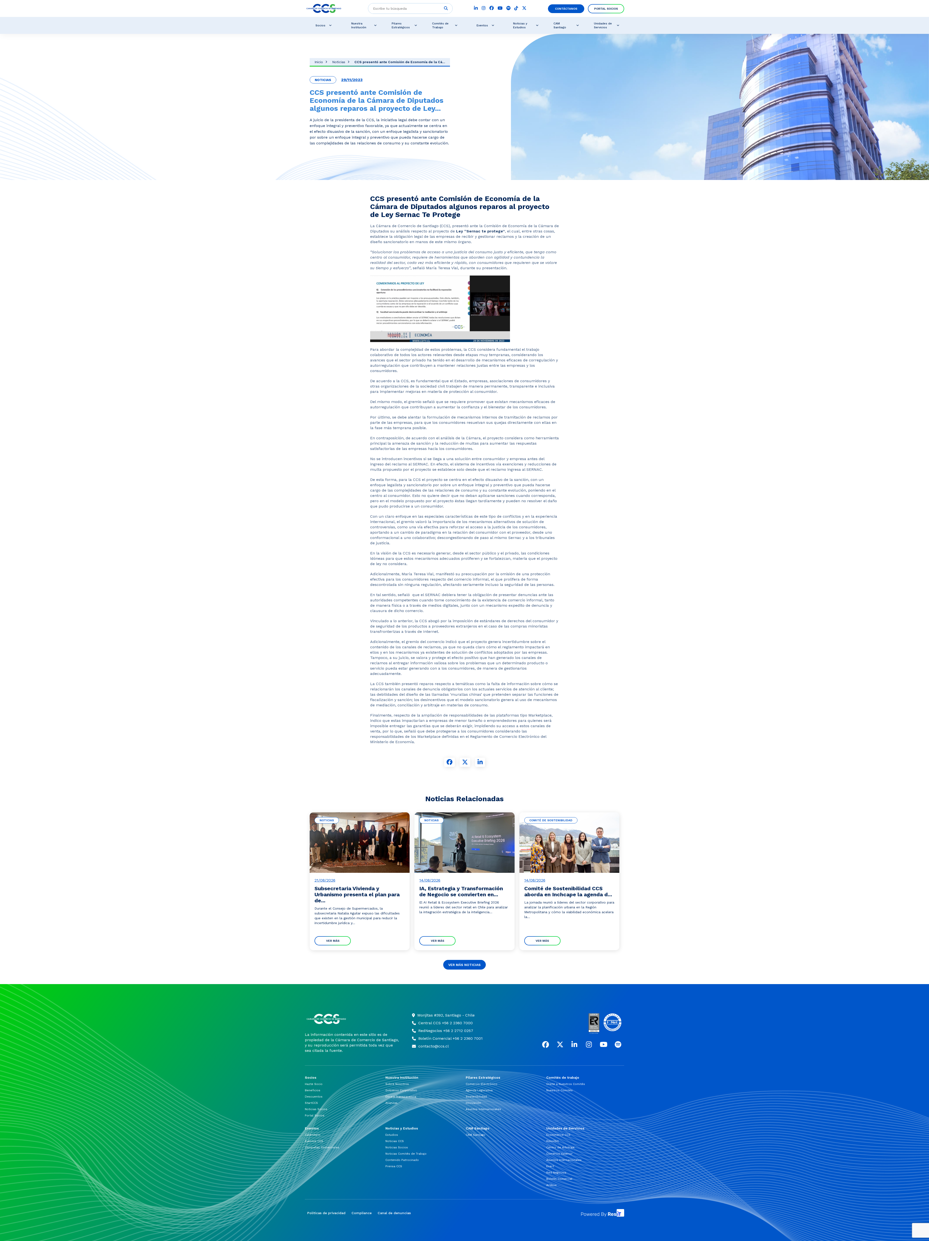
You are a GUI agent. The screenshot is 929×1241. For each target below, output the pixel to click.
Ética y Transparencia (400, 1096)
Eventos (482, 25)
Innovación (473, 1103)
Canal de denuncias (394, 1213)
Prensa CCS (393, 1166)
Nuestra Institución (358, 25)
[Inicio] (352, 1019)
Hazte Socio (313, 1084)
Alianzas (391, 1103)
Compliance (362, 1213)
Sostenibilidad (476, 1096)
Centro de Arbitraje (560, 1147)
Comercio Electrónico (481, 1084)
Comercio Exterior (559, 1153)
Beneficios (312, 1090)
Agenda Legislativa (479, 1090)
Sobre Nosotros (397, 1084)
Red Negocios (556, 1172)
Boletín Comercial (559, 1179)
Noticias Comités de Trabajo (406, 1153)
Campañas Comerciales (322, 1147)
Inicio (319, 62)
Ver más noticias (464, 965)
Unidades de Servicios (603, 25)
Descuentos (313, 1096)
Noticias (338, 62)
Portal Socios (606, 8)
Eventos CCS (314, 1141)
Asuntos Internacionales (483, 1109)
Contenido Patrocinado (402, 1160)
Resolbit (552, 1141)
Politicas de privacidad (326, 1213)
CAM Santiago (560, 25)
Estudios (391, 1134)
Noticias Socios (316, 1109)
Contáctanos (566, 8)
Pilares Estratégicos (401, 25)
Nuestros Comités (559, 1090)
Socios (320, 25)
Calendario (313, 1134)
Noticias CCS (394, 1141)
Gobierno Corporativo (401, 1090)
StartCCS (311, 1103)
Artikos (551, 1185)
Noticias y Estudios (520, 25)
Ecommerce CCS (558, 1134)
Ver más (332, 940)
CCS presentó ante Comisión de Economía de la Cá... (399, 62)
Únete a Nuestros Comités (565, 1084)
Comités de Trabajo (440, 25)
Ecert (550, 1166)
